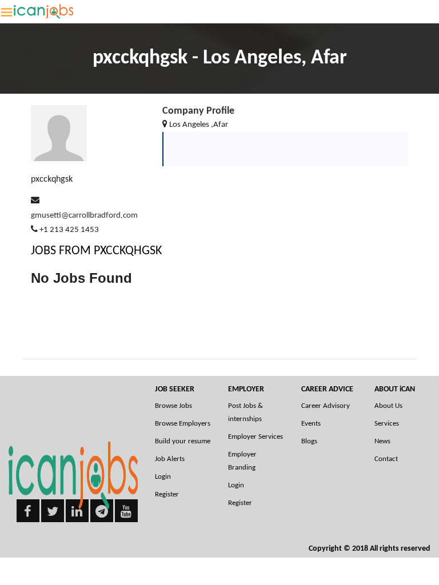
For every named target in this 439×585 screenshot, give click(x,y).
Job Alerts (170, 459)
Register (167, 494)
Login (163, 476)
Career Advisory (325, 406)
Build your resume (182, 441)
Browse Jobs (173, 406)
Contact (386, 459)
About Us (388, 406)
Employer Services (255, 436)
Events (311, 423)
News (382, 441)
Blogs (309, 441)
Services (386, 423)
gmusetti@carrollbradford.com (84, 215)
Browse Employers (182, 423)
